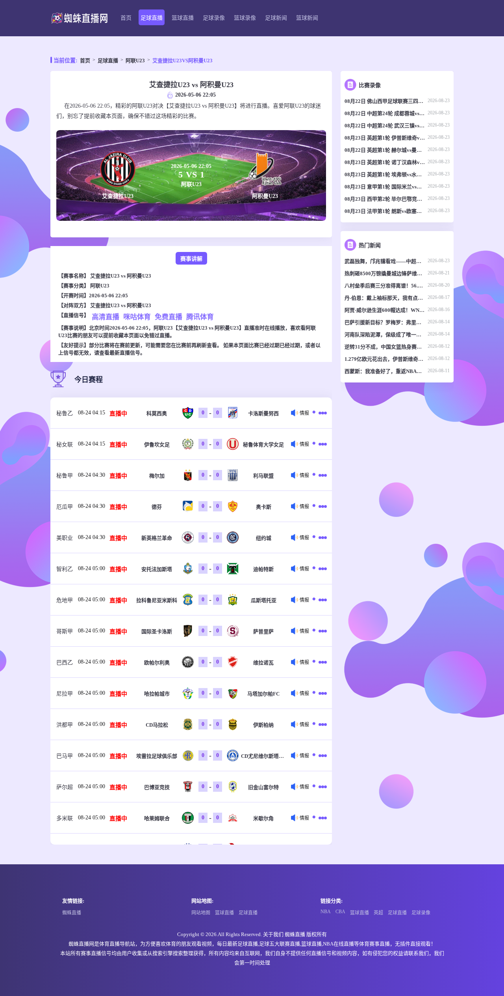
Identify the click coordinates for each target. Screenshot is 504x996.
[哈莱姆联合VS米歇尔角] (321, 818)
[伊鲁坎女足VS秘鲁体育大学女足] (321, 444)
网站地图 (200, 913)
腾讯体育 (200, 316)
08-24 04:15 (91, 413)
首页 (126, 18)
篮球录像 (245, 18)
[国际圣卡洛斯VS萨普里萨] (321, 631)
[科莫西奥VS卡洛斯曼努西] (321, 413)
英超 (378, 913)
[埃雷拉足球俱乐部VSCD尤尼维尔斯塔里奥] (321, 755)
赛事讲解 (191, 259)
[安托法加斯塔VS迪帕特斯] (321, 569)
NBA (326, 911)
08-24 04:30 (91, 475)
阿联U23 (135, 60)
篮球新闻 (307, 18)
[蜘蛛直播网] (79, 18)
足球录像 (214, 18)
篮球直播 (183, 18)
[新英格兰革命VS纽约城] (321, 537)
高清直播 (105, 316)
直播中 (118, 413)
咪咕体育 (137, 316)
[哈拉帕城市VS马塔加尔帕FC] (321, 693)
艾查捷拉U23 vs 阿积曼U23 (120, 276)
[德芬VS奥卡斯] (321, 506)
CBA (340, 911)
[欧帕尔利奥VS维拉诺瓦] (321, 662)
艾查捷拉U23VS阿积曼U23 (182, 60)
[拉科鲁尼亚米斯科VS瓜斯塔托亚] (321, 600)
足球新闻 (276, 18)
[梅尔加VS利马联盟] (321, 475)
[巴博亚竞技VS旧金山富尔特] (321, 787)
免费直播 (168, 316)
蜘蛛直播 (71, 913)
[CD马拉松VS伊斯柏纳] (321, 724)
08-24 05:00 (91, 568)
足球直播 (152, 18)
